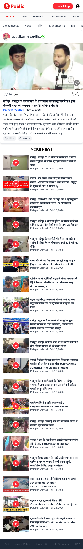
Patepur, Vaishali (13, 109)
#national (24, 138)
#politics (10, 138)
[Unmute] (77, 83)
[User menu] (77, 6)
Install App (63, 6)
